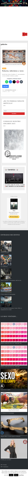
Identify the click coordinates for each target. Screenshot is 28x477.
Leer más (5, 87)
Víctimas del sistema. (5, 252)
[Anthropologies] (14, 3)
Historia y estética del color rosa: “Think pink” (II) (11, 343)
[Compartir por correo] (21, 81)
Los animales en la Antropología (7, 413)
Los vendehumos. (4, 266)
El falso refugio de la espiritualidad (8, 294)
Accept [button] (11, 475)
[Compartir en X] (14, 81)
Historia (4, 68)
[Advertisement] (14, 17)
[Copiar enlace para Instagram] (17, 81)
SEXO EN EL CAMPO (5, 389)
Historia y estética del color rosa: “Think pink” (10, 366)
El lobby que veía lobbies (6, 459)
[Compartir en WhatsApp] (6, 81)
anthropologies (10, 90)
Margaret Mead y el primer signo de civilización (10, 436)
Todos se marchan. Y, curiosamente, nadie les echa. (11, 280)
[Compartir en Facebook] (10, 81)
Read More (21, 475)
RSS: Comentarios (4, 466)
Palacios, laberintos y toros (13, 71)
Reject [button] (16, 475)
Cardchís (11, 170)
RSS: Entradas (4, 464)
